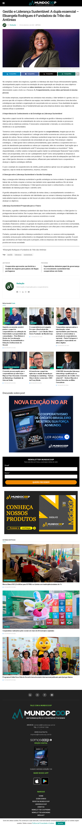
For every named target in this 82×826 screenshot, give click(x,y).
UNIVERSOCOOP (41, 804)
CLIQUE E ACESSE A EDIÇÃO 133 (41, 769)
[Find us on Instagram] (37, 695)
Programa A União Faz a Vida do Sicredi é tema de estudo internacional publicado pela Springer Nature (38, 677)
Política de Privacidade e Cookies (43, 823)
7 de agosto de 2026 (62, 385)
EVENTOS (41, 807)
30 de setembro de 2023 (26, 25)
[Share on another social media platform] (77, 74)
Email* (7, 465)
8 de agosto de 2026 (36, 383)
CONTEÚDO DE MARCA (11, 367)
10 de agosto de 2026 (10, 383)
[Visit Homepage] (42, 3)
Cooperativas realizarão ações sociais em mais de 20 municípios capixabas (28, 631)
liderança (18, 254)
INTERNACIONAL (9, 580)
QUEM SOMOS (41, 799)
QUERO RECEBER (41, 482)
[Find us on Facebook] (45, 695)
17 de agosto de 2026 (36, 336)
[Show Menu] (4, 3)
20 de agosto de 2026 (10, 347)
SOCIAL (6, 626)
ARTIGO (37, 25)
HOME (41, 796)
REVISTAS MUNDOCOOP (41, 801)
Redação (13, 25)
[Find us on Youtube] (52, 695)
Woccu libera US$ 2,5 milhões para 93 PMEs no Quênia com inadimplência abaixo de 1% (32, 584)
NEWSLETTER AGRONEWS (41, 812)
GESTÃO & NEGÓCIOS (11, 673)
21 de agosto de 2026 (10, 587)
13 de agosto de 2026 (63, 345)
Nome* (7, 473)
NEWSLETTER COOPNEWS (41, 810)
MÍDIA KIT (41, 815)
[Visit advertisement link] (41, 424)
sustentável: (28, 254)
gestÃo (9, 254)
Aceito (60, 823)
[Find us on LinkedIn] (30, 695)
